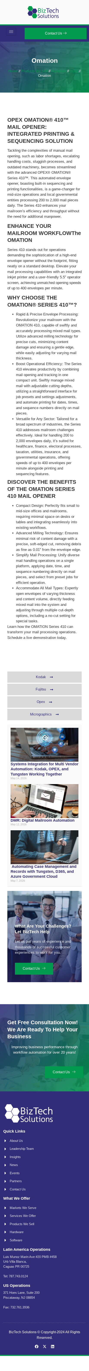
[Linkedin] (52, 1346)
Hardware (58, 71)
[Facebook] (36, 1346)
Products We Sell (34, 71)
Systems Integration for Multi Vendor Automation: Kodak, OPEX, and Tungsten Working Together (44, 769)
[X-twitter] (44, 1346)
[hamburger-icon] (11, 32)
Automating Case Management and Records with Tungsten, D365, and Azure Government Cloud (43, 871)
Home (13, 71)
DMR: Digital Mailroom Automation (43, 820)
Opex (74, 71)
